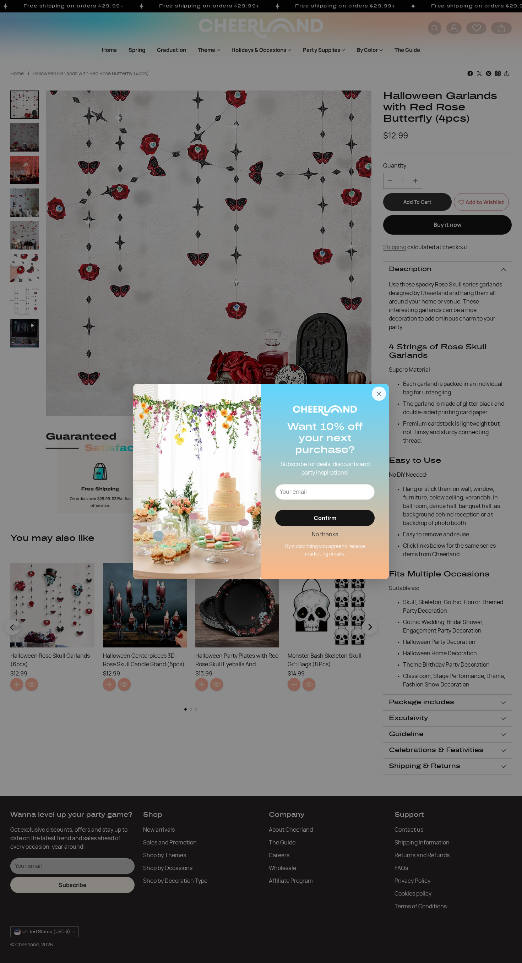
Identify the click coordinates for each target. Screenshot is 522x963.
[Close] (379, 394)
